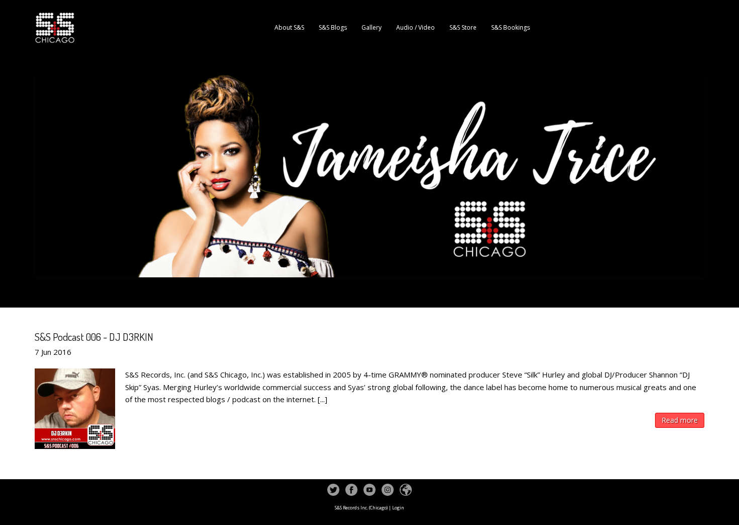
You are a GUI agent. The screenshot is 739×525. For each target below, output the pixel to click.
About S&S (289, 27)
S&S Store (463, 27)
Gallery (371, 27)
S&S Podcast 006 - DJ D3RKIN (94, 336)
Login (398, 507)
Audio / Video (415, 27)
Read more (680, 420)
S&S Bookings (510, 27)
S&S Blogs (333, 27)
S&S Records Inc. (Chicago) (361, 507)
